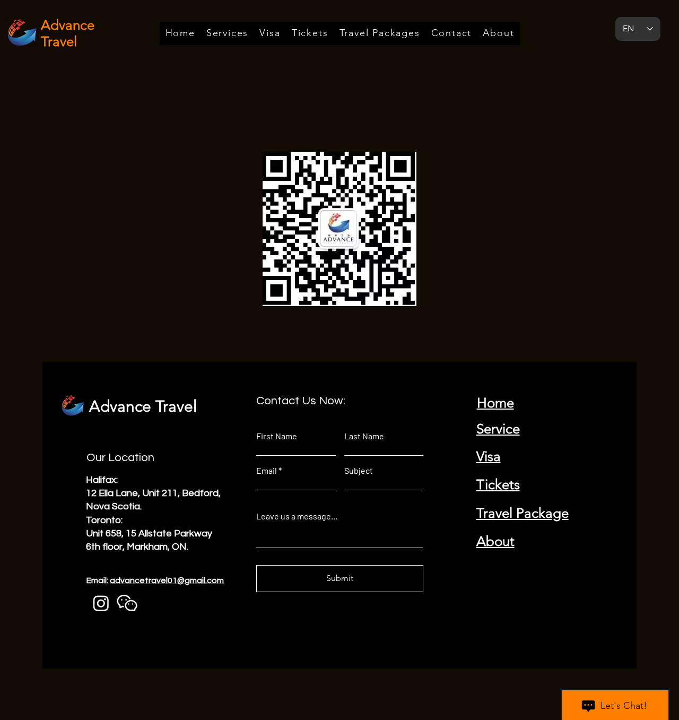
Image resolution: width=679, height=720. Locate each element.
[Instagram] (101, 603)
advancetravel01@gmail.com (167, 580)
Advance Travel (143, 406)
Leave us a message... (296, 516)
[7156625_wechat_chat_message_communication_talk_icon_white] (127, 603)
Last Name (364, 436)
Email (266, 470)
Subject (358, 470)
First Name (276, 436)
